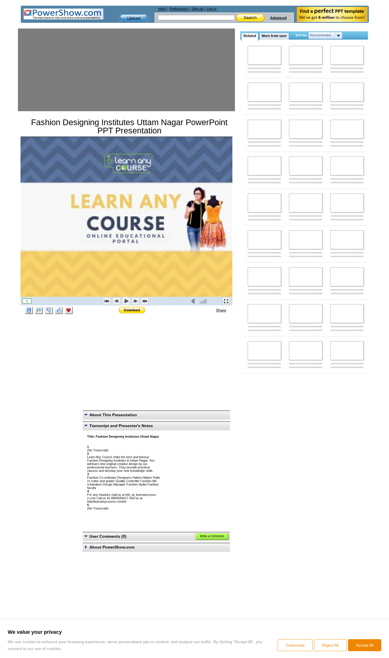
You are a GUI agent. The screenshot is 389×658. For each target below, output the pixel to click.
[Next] (135, 301)
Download (132, 310)
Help (162, 9)
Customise (295, 645)
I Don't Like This (49, 310)
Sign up (197, 9)
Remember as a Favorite (69, 310)
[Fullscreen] (226, 301)
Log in (211, 9)
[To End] (144, 301)
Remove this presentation (29, 310)
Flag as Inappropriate (39, 310)
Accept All (364, 645)
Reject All (330, 645)
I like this (59, 310)
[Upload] (133, 18)
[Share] (212, 310)
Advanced (278, 18)
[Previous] (116, 301)
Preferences (178, 9)
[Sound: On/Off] (194, 301)
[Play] (126, 301)
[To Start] (107, 301)
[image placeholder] (264, 55)
